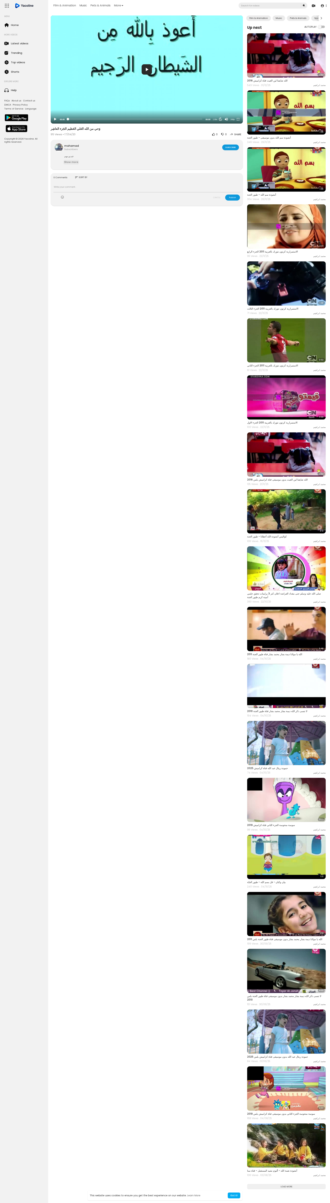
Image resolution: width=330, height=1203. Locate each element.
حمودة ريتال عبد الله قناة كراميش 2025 (267, 768)
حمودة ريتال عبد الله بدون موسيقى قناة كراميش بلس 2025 (277, 1056)
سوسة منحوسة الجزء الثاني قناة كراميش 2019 (271, 825)
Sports (318, 18)
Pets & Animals (100, 5)
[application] (147, 69)
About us (16, 100)
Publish (232, 197)
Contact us (29, 100)
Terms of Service (13, 108)
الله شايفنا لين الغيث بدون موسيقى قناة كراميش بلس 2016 (277, 479)
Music (83, 5)
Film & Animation (64, 5)
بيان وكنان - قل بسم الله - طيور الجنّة (266, 882)
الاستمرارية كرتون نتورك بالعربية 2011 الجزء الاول (272, 422)
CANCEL (217, 197)
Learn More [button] (193, 1195)
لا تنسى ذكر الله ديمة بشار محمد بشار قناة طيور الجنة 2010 (277, 711)
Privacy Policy (20, 104)
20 (220, 119)
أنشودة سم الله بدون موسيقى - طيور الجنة (269, 137)
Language (30, 108)
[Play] (55, 119)
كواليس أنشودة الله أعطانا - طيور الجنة (267, 536)
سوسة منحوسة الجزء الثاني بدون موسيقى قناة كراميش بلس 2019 (281, 1114)
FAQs (7, 100)
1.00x (215, 119)
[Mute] (226, 119)
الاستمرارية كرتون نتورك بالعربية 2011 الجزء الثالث (272, 308)
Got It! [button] (234, 1195)
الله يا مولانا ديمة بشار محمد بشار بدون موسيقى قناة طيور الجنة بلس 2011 (284, 939)
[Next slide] (321, 18)
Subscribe (230, 147)
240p (232, 119)
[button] (323, 6)
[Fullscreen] (238, 119)
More (117, 5)
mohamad (71, 146)
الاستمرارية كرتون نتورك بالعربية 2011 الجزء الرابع (272, 251)
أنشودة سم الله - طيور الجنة (261, 194)
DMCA (7, 104)
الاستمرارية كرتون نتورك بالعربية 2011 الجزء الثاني (272, 365)
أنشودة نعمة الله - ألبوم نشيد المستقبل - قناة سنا (272, 1170)
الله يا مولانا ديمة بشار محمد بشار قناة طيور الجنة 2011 (274, 654)
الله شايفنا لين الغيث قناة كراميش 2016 (267, 80)
